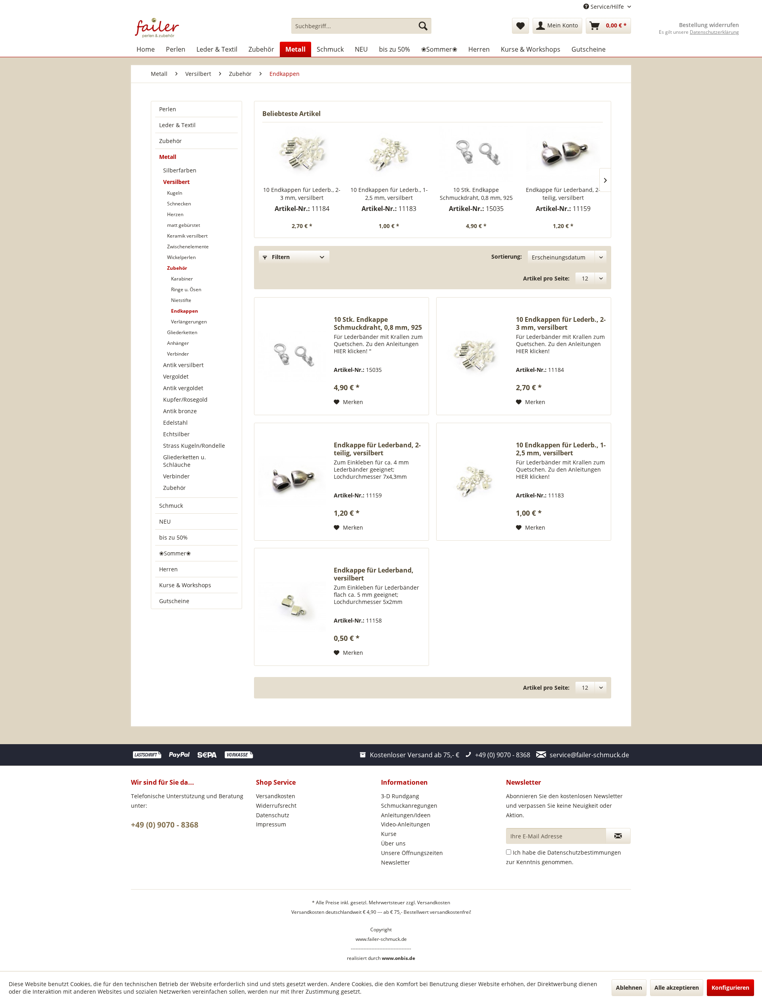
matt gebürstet (183, 225)
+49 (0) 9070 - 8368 (164, 825)
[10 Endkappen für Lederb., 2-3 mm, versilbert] (302, 154)
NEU (165, 521)
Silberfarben (179, 170)
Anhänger (178, 343)
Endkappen (184, 311)
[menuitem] (361, 26)
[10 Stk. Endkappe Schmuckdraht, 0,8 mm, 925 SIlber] (476, 154)
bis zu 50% (173, 537)
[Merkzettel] (520, 26)
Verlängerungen (189, 321)
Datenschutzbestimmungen (584, 852)
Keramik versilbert (187, 235)
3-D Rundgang (400, 796)
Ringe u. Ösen (186, 289)
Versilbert (176, 182)
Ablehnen (629, 987)
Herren (168, 569)
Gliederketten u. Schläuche (184, 460)
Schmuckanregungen (409, 805)
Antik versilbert (183, 365)
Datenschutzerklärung (714, 32)
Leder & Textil (177, 125)
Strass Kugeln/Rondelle (194, 445)
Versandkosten (275, 796)
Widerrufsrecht (276, 805)
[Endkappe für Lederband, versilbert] (292, 607)
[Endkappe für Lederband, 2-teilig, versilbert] (563, 154)
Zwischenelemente (188, 246)
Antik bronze (180, 411)
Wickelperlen (181, 257)
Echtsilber (176, 434)
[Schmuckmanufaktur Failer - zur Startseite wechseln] (157, 28)
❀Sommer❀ (175, 553)
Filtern (280, 257)
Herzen (175, 214)
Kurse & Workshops (185, 585)
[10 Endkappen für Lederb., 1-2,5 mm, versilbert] (389, 154)
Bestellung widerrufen (709, 25)
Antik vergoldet (183, 388)
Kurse (388, 834)
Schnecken (179, 203)
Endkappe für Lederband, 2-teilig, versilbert (563, 193)
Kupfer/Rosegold (185, 399)
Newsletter (395, 862)
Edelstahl (175, 422)
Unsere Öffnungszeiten (412, 853)
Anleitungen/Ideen (406, 815)
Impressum (271, 824)
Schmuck (171, 505)
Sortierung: (506, 256)
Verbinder (178, 353)
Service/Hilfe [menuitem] (607, 6)
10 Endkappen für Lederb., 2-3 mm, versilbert (302, 193)
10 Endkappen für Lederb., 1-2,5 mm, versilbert (389, 193)
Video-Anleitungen (405, 824)
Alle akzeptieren (676, 987)
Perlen (167, 109)
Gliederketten (182, 332)
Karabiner (182, 278)
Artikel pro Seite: (546, 278)
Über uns (393, 843)
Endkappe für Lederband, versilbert (374, 574)
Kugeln (174, 193)
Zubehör (170, 141)
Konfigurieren (730, 987)
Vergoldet (176, 376)
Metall (167, 157)
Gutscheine (174, 601)
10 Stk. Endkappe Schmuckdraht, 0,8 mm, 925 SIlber (476, 194)
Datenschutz (272, 815)
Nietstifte (181, 300)
